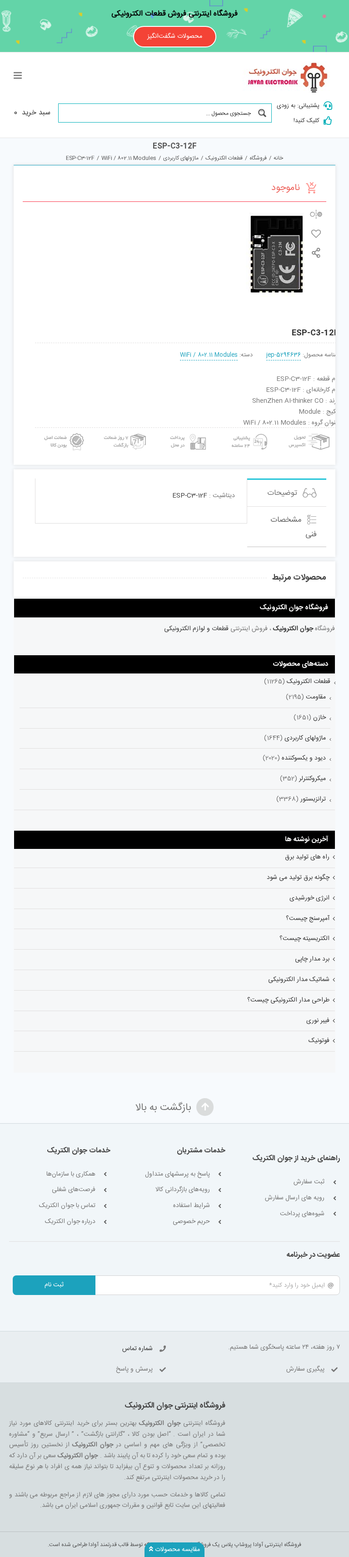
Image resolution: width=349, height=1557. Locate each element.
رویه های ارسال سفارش (294, 1198)
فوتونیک (319, 1040)
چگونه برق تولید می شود (298, 877)
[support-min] (248, 431)
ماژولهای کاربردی (305, 738)
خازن (319, 717)
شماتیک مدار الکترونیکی (298, 979)
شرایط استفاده (191, 1206)
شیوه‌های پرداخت (302, 1214)
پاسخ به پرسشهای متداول (177, 1174)
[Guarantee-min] (63, 431)
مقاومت (316, 697)
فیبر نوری (317, 1020)
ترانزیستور (313, 799)
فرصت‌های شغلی (73, 1190)
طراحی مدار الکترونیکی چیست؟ (288, 1000)
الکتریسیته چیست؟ (304, 938)
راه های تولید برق (307, 857)
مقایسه (316, 214)
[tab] (286, 492)
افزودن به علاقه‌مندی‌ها (316, 234)
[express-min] (310, 431)
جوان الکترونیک (293, 628)
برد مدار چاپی (312, 959)
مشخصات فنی (293, 527)
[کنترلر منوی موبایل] (18, 75)
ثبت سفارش (309, 1182)
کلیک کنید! (306, 121)
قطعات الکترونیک (308, 681)
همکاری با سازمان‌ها (70, 1174)
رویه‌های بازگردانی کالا (182, 1190)
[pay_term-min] (186, 431)
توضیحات (283, 493)
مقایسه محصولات (176, 1549)
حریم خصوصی (191, 1222)
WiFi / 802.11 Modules (209, 355)
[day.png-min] (125, 431)
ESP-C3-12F (189, 495)
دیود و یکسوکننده (304, 758)
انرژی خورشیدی (309, 898)
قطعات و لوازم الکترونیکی (196, 628)
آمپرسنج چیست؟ (307, 918)
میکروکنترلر (312, 778)
